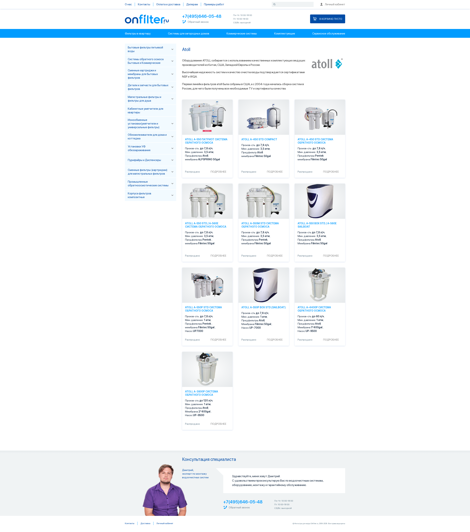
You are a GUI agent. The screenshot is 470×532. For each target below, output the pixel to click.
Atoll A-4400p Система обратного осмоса (314, 309)
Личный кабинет (335, 4)
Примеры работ (214, 4)
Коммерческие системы (242, 33)
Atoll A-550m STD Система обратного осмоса (260, 225)
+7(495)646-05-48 (201, 16)
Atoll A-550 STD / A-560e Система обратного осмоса (205, 225)
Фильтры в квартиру (138, 33)
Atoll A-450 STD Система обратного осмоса (315, 141)
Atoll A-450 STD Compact (259, 139)
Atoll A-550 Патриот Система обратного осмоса (206, 141)
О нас (128, 4)
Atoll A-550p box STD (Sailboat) (263, 307)
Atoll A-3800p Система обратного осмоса (201, 393)
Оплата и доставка (168, 4)
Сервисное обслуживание (328, 33)
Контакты (144, 4)
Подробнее (218, 171)
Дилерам (192, 4)
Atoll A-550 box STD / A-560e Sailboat (317, 225)
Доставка (145, 523)
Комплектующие (284, 33)
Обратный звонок (198, 21)
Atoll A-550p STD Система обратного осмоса (203, 309)
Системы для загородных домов (188, 33)
